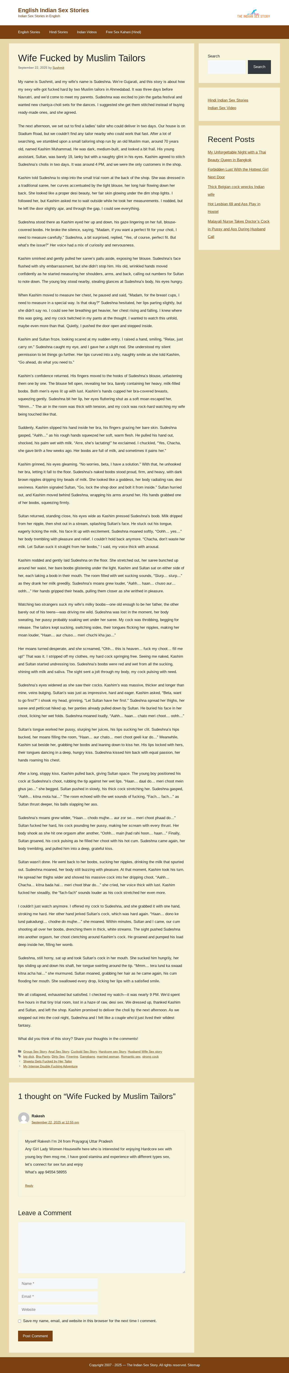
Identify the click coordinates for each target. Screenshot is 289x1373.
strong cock (150, 1056)
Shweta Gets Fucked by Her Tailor (47, 1061)
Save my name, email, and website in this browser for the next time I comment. (90, 1321)
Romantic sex (130, 1056)
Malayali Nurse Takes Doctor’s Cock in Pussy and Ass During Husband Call (239, 229)
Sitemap (194, 1365)
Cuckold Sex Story (84, 1051)
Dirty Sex (58, 1056)
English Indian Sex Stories (53, 10)
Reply (29, 1185)
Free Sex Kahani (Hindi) (123, 32)
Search (214, 56)
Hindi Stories (58, 32)
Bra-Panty (43, 1056)
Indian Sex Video (222, 108)
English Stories (29, 32)
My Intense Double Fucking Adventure (50, 1066)
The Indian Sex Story (142, 1365)
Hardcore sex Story (112, 1051)
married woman (108, 1056)
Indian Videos (87, 32)
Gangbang (87, 1056)
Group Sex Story (35, 1051)
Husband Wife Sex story (145, 1051)
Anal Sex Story (58, 1051)
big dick (28, 1056)
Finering (72, 1056)
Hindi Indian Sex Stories (228, 100)
